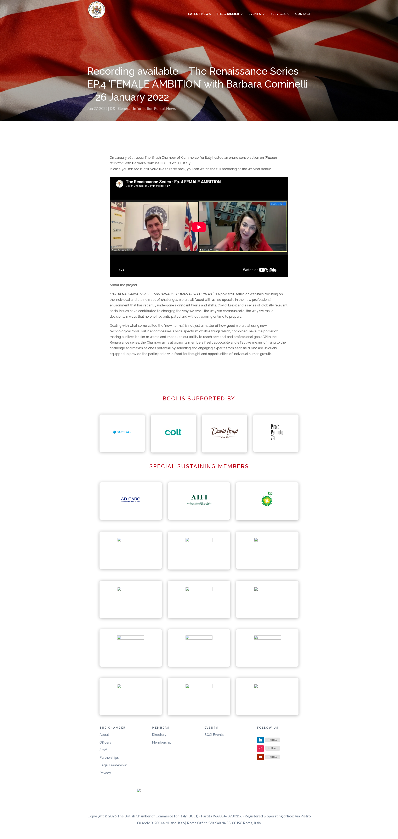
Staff (103, 750)
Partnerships (109, 758)
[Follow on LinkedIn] (260, 740)
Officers (105, 742)
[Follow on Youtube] (260, 757)
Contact (303, 14)
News (171, 108)
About (104, 735)
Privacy (105, 773)
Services (278, 14)
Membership (161, 742)
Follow (272, 739)
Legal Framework (113, 765)
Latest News (199, 14)
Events (255, 14)
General (124, 108)
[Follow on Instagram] (260, 748)
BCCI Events (214, 735)
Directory (159, 735)
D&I (113, 108)
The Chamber (227, 14)
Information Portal (149, 108)
